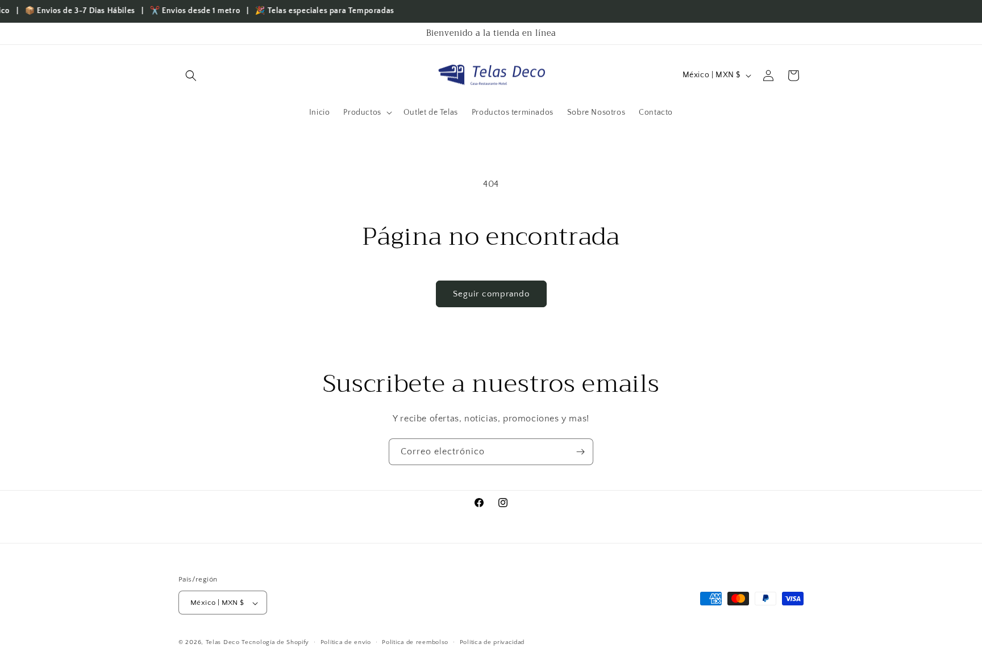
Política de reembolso (415, 642)
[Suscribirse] (580, 451)
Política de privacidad (492, 642)
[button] (190, 75)
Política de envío (346, 642)
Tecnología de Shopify (275, 642)
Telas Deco (224, 642)
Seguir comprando (491, 294)
